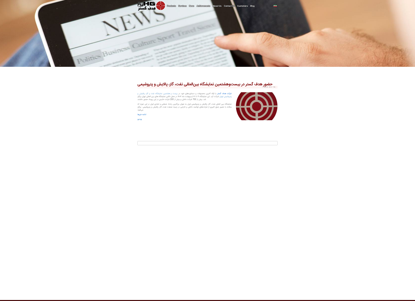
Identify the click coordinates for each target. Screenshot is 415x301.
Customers (242, 6)
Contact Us (229, 6)
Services (182, 6)
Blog (252, 6)
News (191, 6)
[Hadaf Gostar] (151, 6)
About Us (217, 6)
